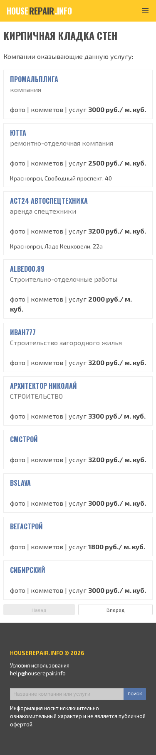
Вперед (115, 610)
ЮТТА (18, 133)
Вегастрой (26, 526)
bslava (20, 483)
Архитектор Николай (43, 386)
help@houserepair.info (38, 673)
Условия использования (39, 665)
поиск (135, 693)
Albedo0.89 (27, 269)
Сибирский (27, 570)
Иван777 (23, 332)
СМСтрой (24, 439)
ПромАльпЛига (34, 79)
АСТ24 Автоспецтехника (49, 201)
